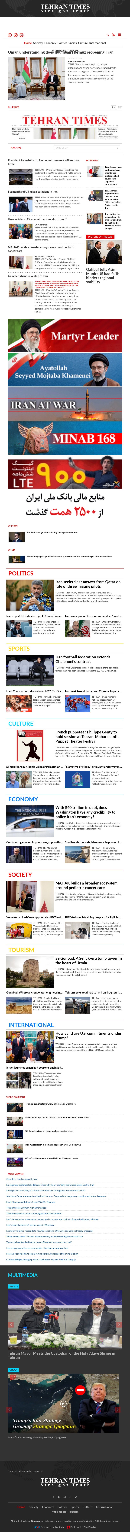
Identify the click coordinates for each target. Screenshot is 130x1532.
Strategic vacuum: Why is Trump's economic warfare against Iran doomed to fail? (45, 1190)
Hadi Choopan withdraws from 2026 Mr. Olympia (34, 691)
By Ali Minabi (41, 224)
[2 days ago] (77, 628)
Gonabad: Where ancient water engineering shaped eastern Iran (34, 992)
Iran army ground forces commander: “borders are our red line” (93, 616)
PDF (120, 107)
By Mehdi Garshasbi (45, 256)
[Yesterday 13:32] (19, 930)
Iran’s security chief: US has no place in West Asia (30, 1225)
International (97, 43)
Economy (50, 43)
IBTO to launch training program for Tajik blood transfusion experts (93, 917)
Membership (25, 1471)
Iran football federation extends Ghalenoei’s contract (82, 659)
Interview (92, 160)
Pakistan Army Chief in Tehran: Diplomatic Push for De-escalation (57, 1117)
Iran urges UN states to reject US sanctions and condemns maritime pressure (34, 616)
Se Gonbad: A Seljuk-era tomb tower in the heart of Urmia (88, 960)
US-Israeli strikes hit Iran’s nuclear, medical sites (48, 1131)
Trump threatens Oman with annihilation (26, 1207)
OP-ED (11, 549)
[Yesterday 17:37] (30, 972)
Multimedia (59, 50)
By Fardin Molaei (76, 61)
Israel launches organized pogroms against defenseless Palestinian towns (34, 1067)
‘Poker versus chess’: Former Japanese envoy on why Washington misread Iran (44, 1236)
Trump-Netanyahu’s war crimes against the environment (34, 1213)
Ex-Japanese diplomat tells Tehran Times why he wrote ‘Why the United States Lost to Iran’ (113, 199)
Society (38, 43)
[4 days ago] (15, 1148)
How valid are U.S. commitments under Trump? (37, 219)
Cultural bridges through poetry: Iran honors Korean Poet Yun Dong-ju (41, 1259)
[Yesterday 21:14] (77, 779)
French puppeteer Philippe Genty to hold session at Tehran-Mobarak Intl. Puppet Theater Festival (86, 736)
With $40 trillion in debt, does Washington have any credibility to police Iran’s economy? (85, 812)
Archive (16, 147)
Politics (62, 43)
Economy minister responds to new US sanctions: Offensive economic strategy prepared (49, 1230)
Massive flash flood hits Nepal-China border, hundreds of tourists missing (42, 1253)
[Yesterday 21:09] (30, 595)
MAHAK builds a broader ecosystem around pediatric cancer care (41, 248)
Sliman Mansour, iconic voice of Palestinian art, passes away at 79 (34, 766)
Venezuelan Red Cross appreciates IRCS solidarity (34, 917)
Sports (72, 43)
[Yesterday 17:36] (19, 1005)
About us (12, 1471)
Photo (14, 1286)
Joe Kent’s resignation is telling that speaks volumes (52, 532)
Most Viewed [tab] (15, 1174)
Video (13, 1370)
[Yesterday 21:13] (30, 745)
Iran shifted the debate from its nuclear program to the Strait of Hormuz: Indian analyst (113, 221)
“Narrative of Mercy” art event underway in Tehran (93, 766)
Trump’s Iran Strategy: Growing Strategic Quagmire (50, 1103)
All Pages (13, 107)
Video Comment (15, 1097)
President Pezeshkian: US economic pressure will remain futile (43, 162)
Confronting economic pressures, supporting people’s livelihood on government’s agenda (34, 842)
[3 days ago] (104, 252)
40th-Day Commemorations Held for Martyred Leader (51, 1158)
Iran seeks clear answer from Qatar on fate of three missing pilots (88, 584)
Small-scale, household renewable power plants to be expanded (93, 842)
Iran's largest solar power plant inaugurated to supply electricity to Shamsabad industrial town (52, 1219)
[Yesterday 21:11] (19, 628)
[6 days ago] (15, 1162)
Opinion (13, 525)
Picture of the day (100, 236)
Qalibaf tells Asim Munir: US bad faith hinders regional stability (102, 275)
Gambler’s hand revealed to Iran (28, 276)
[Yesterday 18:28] (15, 1107)
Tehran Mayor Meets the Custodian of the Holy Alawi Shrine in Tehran (61, 1355)
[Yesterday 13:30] (77, 930)
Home (28, 43)
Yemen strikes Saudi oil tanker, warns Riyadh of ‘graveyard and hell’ (39, 1242)
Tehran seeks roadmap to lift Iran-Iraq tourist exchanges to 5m (93, 992)
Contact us (37, 1471)
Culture (83, 43)
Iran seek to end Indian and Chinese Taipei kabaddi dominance (93, 691)
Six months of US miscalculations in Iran (33, 191)
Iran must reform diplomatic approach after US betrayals (53, 1144)
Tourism (73, 50)
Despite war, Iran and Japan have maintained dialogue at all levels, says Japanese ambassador (113, 176)
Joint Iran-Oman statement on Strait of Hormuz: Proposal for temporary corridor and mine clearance (56, 1196)
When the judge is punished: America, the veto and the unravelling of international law (69, 556)
